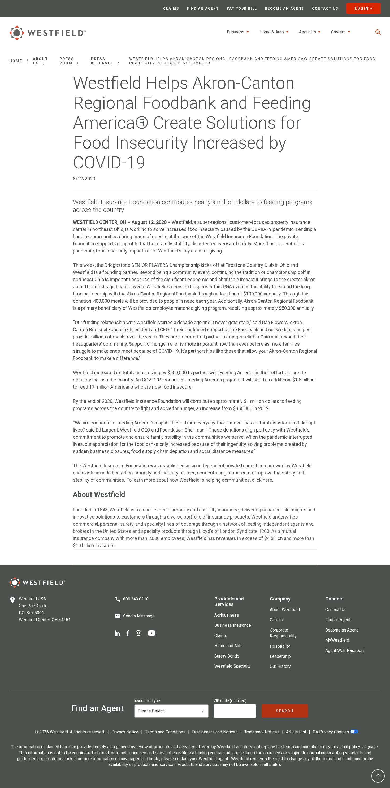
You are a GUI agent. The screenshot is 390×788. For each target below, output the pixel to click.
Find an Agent (203, 8)
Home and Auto (228, 645)
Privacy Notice (124, 731)
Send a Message (139, 616)
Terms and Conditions (165, 731)
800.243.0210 (136, 599)
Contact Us (325, 8)
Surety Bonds (226, 656)
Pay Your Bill (242, 8)
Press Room (66, 61)
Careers (277, 619)
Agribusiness (226, 615)
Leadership (280, 656)
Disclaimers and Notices (215, 731)
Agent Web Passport (344, 650)
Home (15, 61)
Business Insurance (232, 625)
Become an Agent (284, 8)
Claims (171, 8)
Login (362, 8)
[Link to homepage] (47, 32)
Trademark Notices (261, 731)
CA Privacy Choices (331, 731)
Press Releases (102, 61)
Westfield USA (32, 598)
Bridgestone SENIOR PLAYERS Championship (152, 265)
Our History (280, 666)
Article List (296, 731)
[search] (378, 32)
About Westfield (285, 609)
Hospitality (280, 646)
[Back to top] (378, 776)
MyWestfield (337, 640)
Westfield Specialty (232, 666)
